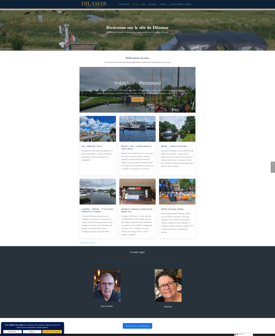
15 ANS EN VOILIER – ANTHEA (180, 4)
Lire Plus (137, 104)
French (240, 334)
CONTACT (163, 4)
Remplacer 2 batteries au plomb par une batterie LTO (137, 210)
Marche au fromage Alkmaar (172, 209)
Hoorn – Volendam (137, 87)
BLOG (143, 4)
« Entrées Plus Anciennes (87, 243)
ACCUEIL (135, 4)
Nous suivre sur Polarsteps (137, 326)
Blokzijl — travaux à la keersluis (174, 146)
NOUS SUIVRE (124, 4)
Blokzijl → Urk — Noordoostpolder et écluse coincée (136, 147)
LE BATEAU (152, 4)
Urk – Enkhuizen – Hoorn (92, 146)
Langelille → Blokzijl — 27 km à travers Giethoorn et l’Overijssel (98, 210)
